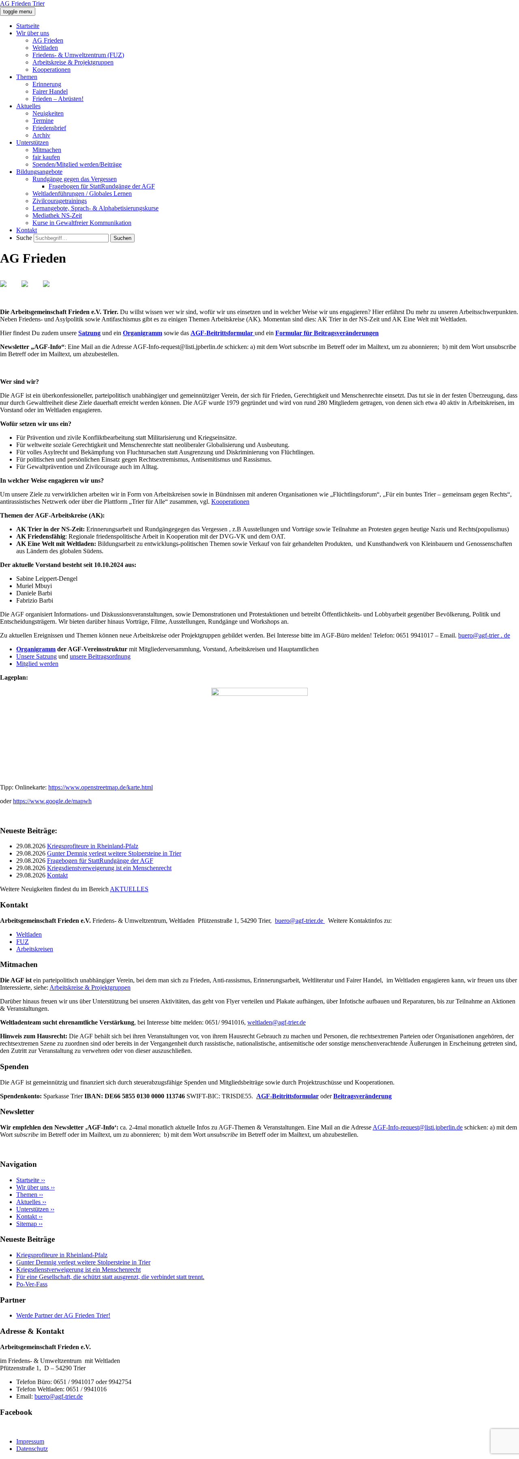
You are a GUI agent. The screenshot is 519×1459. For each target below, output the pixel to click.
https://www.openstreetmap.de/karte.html (100, 787)
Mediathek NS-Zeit (57, 215)
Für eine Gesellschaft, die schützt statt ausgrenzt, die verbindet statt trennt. (110, 1276)
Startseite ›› (30, 1180)
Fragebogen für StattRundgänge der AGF (102, 186)
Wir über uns (32, 33)
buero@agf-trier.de (300, 920)
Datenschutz (32, 1448)
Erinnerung (46, 84)
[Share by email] (52, 290)
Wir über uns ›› (35, 1187)
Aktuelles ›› (31, 1201)
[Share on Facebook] (9, 290)
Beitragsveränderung (362, 1096)
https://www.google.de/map (48, 801)
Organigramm (36, 649)
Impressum (30, 1441)
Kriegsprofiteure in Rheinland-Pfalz (92, 846)
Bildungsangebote (39, 171)
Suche (24, 237)
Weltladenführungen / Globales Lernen (82, 193)
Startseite (27, 25)
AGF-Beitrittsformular (287, 1096)
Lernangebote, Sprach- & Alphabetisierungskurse (95, 208)
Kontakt (26, 230)
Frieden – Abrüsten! (58, 98)
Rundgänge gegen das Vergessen (74, 178)
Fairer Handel (50, 91)
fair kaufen (46, 157)
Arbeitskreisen (34, 949)
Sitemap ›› (29, 1223)
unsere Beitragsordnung (100, 656)
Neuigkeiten (48, 113)
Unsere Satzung (36, 656)
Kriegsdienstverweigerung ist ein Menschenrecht (109, 867)
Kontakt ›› (29, 1216)
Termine (43, 120)
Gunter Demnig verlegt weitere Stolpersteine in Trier (114, 853)
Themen (26, 76)
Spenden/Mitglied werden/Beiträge (77, 164)
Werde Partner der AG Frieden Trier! (63, 1315)
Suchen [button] (122, 238)
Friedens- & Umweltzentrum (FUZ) (78, 54)
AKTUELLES (129, 889)
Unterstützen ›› (35, 1209)
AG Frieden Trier (22, 3)
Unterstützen (32, 142)
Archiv (41, 135)
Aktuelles (28, 106)
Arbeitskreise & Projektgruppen (73, 62)
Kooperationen (51, 69)
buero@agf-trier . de (484, 635)
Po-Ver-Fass (31, 1284)
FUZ (22, 941)
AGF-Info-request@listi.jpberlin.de (418, 1127)
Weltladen (45, 47)
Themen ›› (29, 1194)
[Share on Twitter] (31, 290)
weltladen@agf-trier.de (276, 1022)
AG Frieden (47, 40)
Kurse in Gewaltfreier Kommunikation (81, 222)
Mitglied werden (37, 663)
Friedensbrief (49, 127)
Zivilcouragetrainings (59, 200)
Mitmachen (46, 149)
